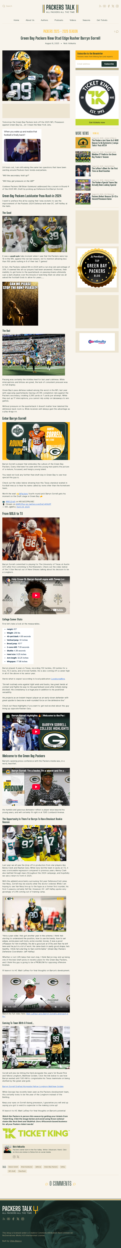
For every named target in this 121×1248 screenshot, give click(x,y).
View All (96, 133)
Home (16, 20)
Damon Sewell (110, 180)
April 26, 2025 (23, 507)
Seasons (86, 20)
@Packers (23, 494)
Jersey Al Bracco (110, 138)
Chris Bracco (16, 1241)
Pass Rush (22, 1171)
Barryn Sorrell (13, 1167)
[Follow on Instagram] (14, 1156)
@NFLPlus (20, 504)
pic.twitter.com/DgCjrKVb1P (38, 504)
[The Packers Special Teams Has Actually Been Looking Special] (83, 184)
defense (38, 1167)
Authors (44, 20)
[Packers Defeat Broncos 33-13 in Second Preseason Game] (83, 198)
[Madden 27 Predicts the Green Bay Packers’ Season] (83, 156)
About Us (30, 20)
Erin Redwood (109, 194)
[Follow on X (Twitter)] (18, 1156)
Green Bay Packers (50, 1167)
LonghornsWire (58, 679)
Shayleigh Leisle (110, 152)
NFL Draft (12, 1171)
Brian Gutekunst (26, 1167)
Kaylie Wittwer (110, 166)
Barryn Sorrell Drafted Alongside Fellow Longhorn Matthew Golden (32, 1086)
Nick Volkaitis (69, 43)
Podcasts (59, 20)
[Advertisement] (97, 227)
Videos (73, 20)
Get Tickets (102, 20)
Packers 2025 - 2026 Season (60, 31)
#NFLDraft (10, 502)
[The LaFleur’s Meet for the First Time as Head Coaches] (83, 170)
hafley (63, 1167)
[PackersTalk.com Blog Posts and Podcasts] (60, 9)
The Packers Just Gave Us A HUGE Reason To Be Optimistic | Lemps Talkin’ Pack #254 (105, 143)
